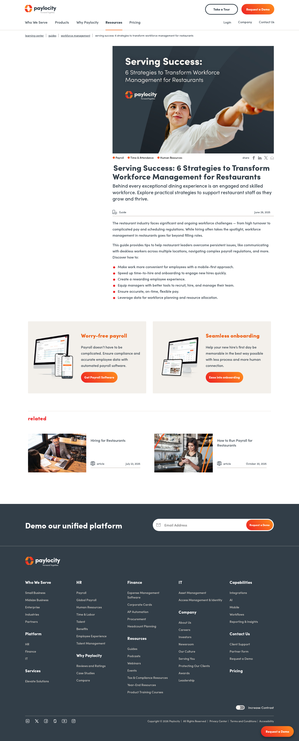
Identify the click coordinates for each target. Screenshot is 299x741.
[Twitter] (36, 721)
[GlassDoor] (55, 721)
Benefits (82, 629)
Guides (132, 648)
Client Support (240, 644)
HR (27, 644)
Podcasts (133, 656)
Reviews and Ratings (91, 666)
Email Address (175, 525)
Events (132, 670)
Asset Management (192, 592)
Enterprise (32, 607)
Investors (185, 637)
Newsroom (186, 644)
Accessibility (266, 721)
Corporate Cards (139, 604)
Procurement (136, 619)
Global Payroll (86, 600)
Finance (30, 651)
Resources (137, 638)
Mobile (234, 607)
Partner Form (239, 651)
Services (33, 670)
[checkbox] (240, 707)
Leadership (187, 680)
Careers (184, 629)
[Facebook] (46, 721)
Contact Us (266, 22)
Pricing (236, 670)
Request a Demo (241, 658)
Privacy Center (218, 721)
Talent (80, 621)
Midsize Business (36, 600)
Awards (184, 673)
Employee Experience (91, 636)
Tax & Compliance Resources (147, 677)
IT (26, 658)
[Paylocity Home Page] (40, 9)
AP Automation (137, 611)
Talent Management (90, 643)
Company (245, 22)
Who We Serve (38, 582)
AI (231, 600)
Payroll (81, 592)
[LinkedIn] (27, 721)
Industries (32, 614)
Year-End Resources (141, 685)
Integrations (238, 592)
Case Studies (85, 673)
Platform (33, 633)
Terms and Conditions (243, 721)
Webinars (134, 663)
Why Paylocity (89, 655)
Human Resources (89, 607)
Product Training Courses (145, 692)
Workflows (237, 614)
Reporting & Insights (244, 621)
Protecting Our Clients (194, 666)
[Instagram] (73, 721)
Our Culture (187, 651)
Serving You (187, 658)
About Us (185, 622)
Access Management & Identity (200, 600)
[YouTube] (64, 721)
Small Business (35, 592)
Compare (83, 680)
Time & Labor (85, 614)
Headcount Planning (141, 626)
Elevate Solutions (37, 681)
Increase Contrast (261, 707)
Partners (31, 621)
